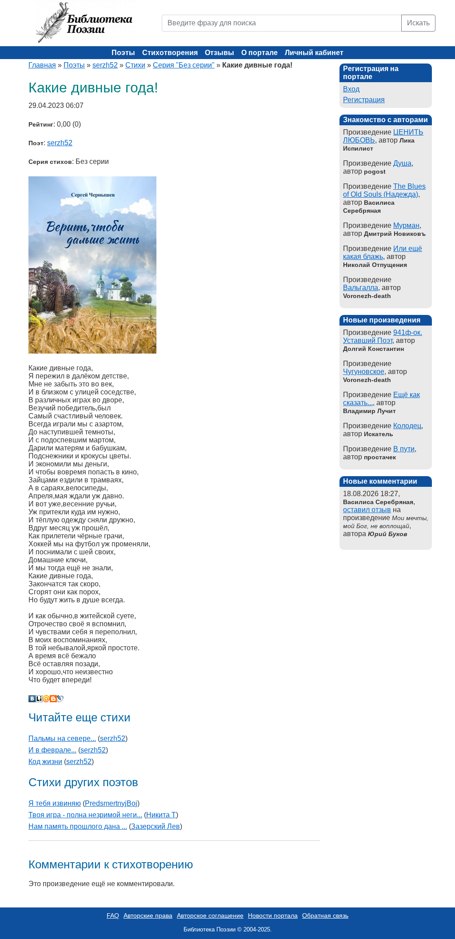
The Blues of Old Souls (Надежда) (384, 190)
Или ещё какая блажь (382, 252)
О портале (259, 52)
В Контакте (32, 698)
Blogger (53, 698)
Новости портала (273, 915)
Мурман (406, 225)
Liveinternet (39, 698)
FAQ (113, 915)
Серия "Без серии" (184, 65)
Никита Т (161, 815)
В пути (404, 449)
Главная (42, 65)
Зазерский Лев (155, 826)
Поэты (123, 52)
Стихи (135, 65)
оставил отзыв (367, 509)
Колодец (407, 426)
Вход (351, 89)
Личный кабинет (314, 52)
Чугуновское (363, 371)
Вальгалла (360, 287)
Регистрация (364, 99)
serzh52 (105, 65)
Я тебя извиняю (54, 803)
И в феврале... (52, 750)
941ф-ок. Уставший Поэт (382, 336)
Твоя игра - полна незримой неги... (85, 815)
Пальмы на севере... (62, 738)
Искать (418, 23)
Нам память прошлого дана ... (77, 826)
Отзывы (219, 52)
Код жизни (45, 761)
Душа (402, 163)
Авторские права (148, 915)
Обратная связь (325, 915)
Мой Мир (46, 698)
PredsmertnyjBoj (111, 803)
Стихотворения (170, 52)
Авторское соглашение (210, 915)
